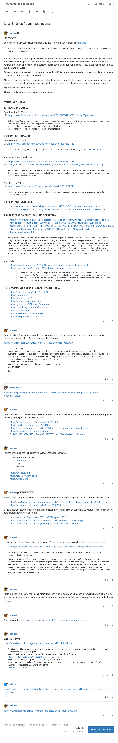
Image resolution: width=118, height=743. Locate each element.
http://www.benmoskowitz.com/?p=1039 (30, 425)
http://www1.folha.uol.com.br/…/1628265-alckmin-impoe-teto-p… (35, 657)
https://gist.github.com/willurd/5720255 (29, 292)
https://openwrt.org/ (20, 310)
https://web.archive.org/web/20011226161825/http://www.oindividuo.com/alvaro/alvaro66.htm (56, 546)
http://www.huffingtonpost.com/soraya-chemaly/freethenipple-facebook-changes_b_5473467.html (58, 502)
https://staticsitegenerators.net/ (25, 301)
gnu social (21, 460)
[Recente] (14, 11)
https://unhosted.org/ (20, 473)
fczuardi (13, 33)
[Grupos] (44, 11)
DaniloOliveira (16, 388)
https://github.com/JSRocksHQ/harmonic (30, 304)
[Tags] (22, 11)
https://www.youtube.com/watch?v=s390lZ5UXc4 (34, 422)
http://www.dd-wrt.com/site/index (26, 313)
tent (18, 469)
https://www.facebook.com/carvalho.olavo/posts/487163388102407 (41, 186)
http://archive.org (97, 542)
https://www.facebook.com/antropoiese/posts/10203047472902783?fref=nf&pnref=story (52, 115)
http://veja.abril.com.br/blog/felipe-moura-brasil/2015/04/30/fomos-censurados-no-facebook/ (56, 206)
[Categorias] (7, 11)
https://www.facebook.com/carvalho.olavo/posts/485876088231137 (41, 144)
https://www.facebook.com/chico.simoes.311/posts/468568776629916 (38, 343)
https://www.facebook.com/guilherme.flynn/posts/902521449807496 (38, 643)
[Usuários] (37, 11)
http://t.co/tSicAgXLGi (92, 149)
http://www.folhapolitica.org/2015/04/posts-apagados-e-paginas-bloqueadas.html (50, 265)
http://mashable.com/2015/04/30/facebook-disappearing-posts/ (41, 268)
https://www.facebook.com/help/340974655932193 (35, 505)
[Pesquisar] (51, 11)
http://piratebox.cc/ (19, 295)
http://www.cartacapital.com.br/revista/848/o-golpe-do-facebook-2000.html (41, 711)
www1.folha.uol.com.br (17, 667)
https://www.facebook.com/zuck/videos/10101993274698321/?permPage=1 (48, 520)
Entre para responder (101, 729)
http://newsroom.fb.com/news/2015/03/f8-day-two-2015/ (38, 517)
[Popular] (29, 11)
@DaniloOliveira (27, 493)
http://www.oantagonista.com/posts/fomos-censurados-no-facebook (53, 620)
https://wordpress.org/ (21, 298)
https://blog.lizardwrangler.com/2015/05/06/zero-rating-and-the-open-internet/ (49, 428)
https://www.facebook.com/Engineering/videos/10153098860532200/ (44, 523)
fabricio (13, 684)
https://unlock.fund (19, 479)
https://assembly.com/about (23, 476)
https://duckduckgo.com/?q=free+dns (28, 307)
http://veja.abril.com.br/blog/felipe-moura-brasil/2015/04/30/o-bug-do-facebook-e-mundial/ (61, 209)
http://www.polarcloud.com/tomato (27, 316)
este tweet (82, 43)
